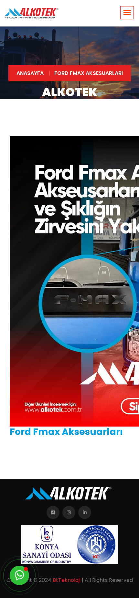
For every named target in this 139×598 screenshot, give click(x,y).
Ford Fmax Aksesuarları (88, 73)
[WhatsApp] (19, 575)
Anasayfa (30, 73)
